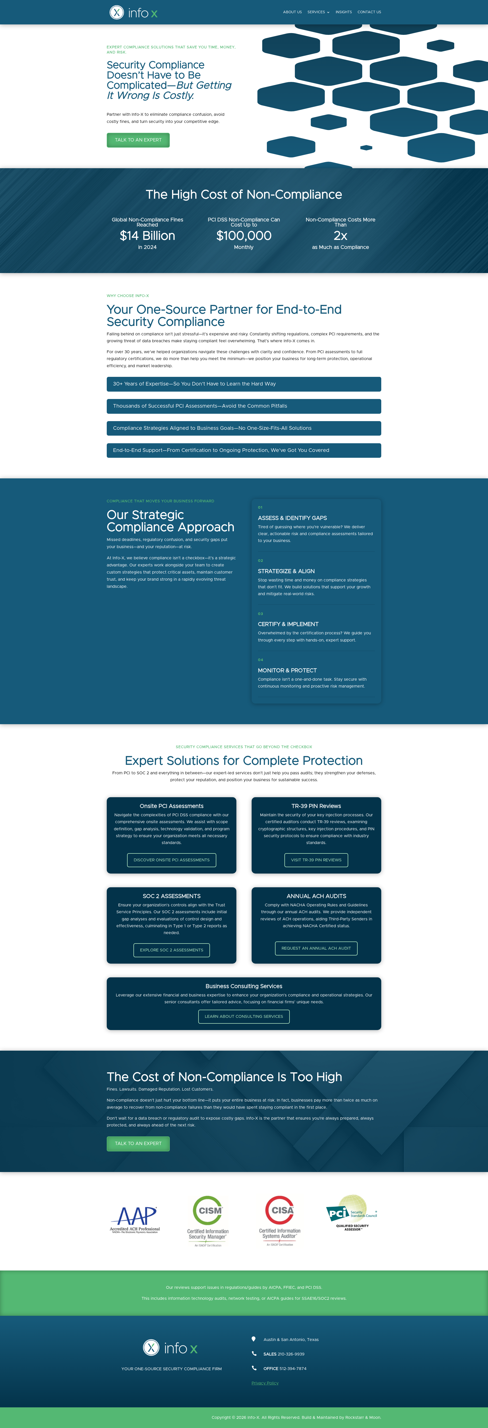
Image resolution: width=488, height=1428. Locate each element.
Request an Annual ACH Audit (316, 948)
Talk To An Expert (138, 140)
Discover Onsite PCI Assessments (172, 860)
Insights (344, 12)
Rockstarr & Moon (362, 1418)
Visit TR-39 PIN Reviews (316, 860)
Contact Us (369, 12)
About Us (292, 12)
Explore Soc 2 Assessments (171, 950)
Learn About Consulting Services (244, 1017)
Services (316, 12)
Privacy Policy (265, 1383)
